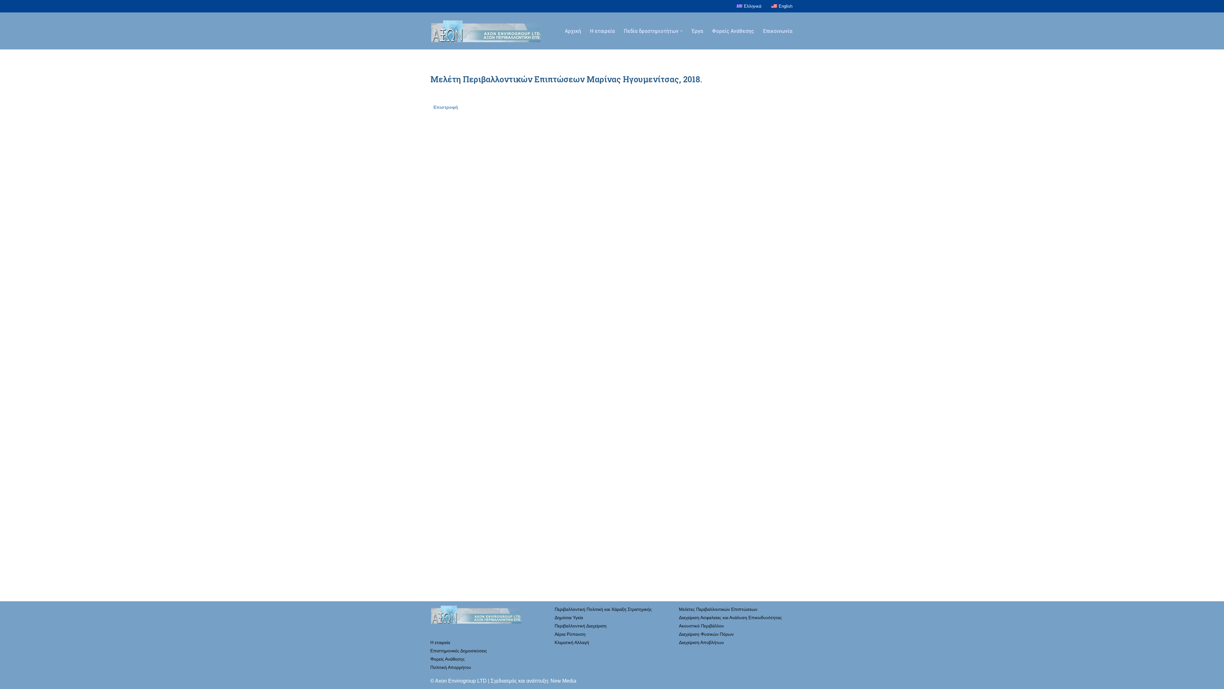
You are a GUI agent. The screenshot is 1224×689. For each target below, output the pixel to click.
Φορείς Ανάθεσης (733, 31)
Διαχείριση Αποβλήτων (701, 642)
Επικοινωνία (777, 31)
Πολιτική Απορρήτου (450, 667)
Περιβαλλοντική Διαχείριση (581, 625)
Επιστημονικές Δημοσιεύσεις (458, 650)
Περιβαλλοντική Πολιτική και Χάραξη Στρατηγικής (603, 609)
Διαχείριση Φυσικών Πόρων (706, 634)
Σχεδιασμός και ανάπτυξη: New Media (533, 681)
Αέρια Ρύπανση (570, 634)
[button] (681, 31)
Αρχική (573, 31)
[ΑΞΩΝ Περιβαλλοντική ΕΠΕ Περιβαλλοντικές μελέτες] (486, 31)
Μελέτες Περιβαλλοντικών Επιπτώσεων (718, 609)
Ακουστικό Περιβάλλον (701, 625)
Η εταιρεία (602, 31)
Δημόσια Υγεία (569, 617)
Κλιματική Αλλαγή (572, 642)
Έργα (697, 31)
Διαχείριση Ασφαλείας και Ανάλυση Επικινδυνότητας (730, 617)
